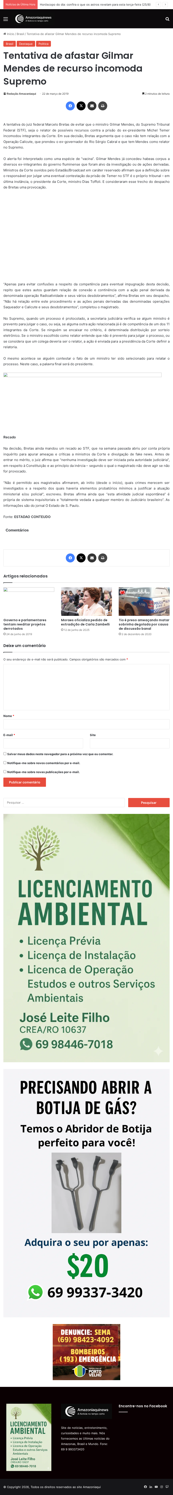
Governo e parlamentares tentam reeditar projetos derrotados (24, 624)
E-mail (9, 735)
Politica (43, 44)
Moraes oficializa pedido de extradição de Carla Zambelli (85, 622)
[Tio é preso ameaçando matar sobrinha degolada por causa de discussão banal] (144, 601)
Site (93, 735)
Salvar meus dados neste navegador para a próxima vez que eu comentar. (60, 754)
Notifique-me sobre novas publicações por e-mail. (43, 772)
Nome (8, 716)
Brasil (20, 34)
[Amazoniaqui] (33, 18)
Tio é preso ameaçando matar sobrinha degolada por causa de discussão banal (144, 624)
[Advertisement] (86, 238)
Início (10, 34)
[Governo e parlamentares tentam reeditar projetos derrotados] (28, 601)
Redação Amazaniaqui (21, 93)
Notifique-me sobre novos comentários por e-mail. (43, 763)
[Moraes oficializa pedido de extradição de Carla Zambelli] (86, 601)
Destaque (26, 44)
